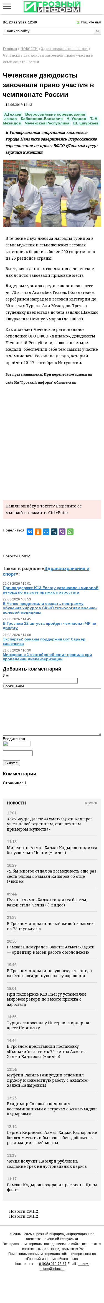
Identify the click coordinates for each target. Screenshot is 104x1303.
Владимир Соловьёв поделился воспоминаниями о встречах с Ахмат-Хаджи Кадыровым (52, 1108)
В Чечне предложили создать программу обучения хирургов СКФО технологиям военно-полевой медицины (50, 608)
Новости (16, 802)
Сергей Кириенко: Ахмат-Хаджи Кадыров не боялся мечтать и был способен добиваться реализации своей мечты (52, 1137)
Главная (10, 48)
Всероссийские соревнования (55, 114)
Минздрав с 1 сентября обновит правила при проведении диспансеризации (47, 656)
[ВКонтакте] (30, 531)
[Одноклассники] (38, 531)
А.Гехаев (12, 114)
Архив (91, 802)
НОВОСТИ (29, 48)
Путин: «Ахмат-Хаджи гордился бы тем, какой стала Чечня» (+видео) (47, 902)
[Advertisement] (52, 441)
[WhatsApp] (70, 531)
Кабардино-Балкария (42, 118)
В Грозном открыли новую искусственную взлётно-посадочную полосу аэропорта (49, 973)
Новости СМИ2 (23, 1211)
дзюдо (10, 118)
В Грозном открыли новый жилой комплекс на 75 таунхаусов (51, 926)
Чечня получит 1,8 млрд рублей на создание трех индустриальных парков (47, 1163)
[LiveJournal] (54, 531)
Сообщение (13, 686)
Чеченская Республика (47, 123)
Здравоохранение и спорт (64, 48)
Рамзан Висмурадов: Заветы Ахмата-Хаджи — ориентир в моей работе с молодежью (51, 949)
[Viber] (62, 531)
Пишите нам (91, 22)
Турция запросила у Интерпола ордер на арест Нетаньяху (48, 1025)
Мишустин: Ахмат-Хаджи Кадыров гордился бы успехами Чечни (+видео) (52, 850)
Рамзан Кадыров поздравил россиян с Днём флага (52, 1187)
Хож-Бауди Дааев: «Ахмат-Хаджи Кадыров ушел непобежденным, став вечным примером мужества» (50, 824)
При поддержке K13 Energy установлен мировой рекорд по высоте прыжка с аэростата (46, 999)
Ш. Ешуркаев (86, 123)
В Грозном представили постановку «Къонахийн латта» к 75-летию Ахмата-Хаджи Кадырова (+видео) (47, 1051)
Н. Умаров (76, 118)
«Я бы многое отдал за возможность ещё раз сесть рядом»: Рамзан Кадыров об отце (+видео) (51, 876)
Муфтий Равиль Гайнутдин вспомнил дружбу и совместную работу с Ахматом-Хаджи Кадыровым (48, 1080)
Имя (7, 675)
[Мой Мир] (46, 531)
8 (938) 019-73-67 (53, 1264)
